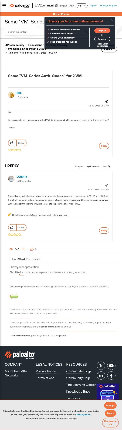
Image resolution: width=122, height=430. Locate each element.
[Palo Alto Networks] (20, 355)
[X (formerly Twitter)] (101, 366)
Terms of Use (45, 378)
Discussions (35, 45)
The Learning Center (81, 384)
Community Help (78, 378)
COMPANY (13, 364)
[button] (110, 405)
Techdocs (73, 398)
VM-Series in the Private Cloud (27, 48)
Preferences (110, 423)
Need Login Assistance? (102, 45)
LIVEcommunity (14, 45)
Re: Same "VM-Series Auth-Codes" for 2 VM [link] (32, 52)
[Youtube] (111, 366)
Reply (104, 146)
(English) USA (66, 5)
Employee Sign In (108, 5)
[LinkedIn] (101, 375)
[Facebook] (111, 375)
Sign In (93, 5)
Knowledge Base (78, 391)
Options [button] (106, 101)
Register (82, 5)
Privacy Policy (83, 414)
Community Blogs (78, 371)
